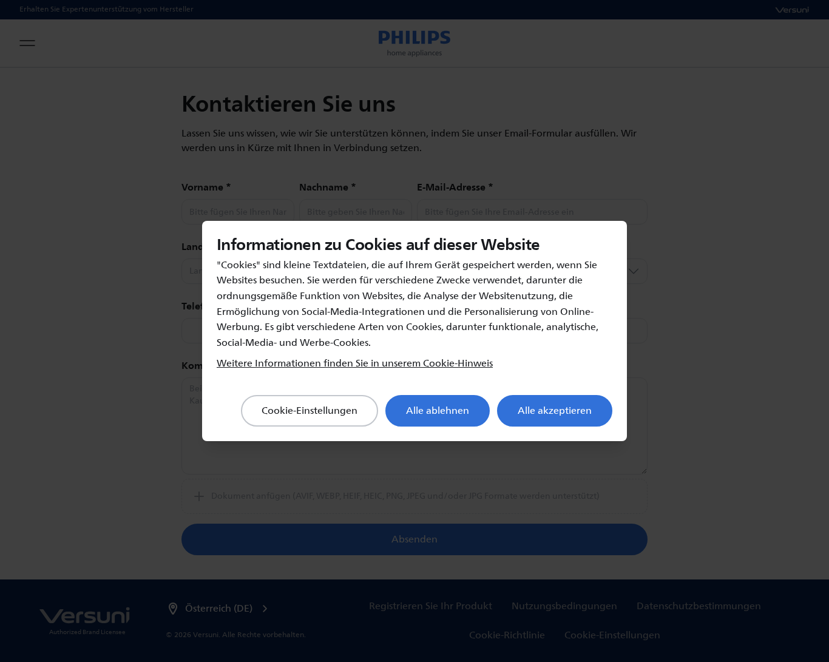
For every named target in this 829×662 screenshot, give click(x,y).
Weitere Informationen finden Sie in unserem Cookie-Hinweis (355, 363)
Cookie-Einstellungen (309, 411)
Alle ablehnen (437, 411)
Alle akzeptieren (555, 411)
